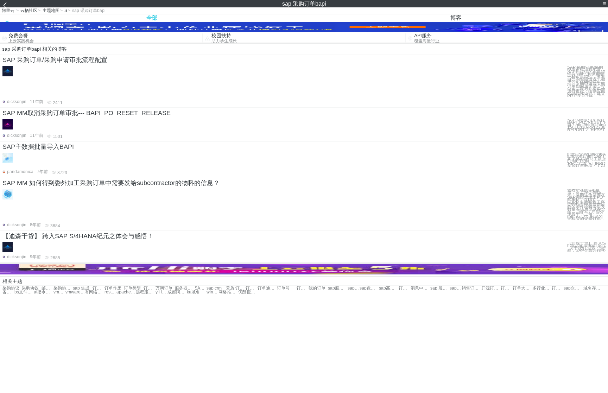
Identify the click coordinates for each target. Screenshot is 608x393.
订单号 (283, 288)
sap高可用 (388, 288)
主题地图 (51, 10)
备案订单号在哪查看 (8, 292)
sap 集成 (81, 288)
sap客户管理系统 (456, 288)
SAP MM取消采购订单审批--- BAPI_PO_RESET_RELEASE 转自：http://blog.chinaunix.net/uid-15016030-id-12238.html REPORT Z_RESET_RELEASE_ (586, 125)
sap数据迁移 (369, 288)
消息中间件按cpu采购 (420, 288)
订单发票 (150, 288)
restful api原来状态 (110, 292)
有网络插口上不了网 (94, 292)
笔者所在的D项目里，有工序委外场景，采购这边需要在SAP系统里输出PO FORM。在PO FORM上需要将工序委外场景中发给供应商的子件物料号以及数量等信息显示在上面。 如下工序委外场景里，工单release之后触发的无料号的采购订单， (586, 204)
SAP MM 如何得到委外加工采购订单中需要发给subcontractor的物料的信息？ (111, 182)
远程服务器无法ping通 (145, 292)
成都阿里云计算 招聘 (177, 292)
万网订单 (164, 288)
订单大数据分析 (522, 288)
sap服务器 (337, 288)
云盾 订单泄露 (235, 288)
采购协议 (10, 288)
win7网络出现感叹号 (212, 292)
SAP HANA (201, 288)
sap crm (214, 288)
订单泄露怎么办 (507, 288)
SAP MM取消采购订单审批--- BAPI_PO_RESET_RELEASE (86, 112)
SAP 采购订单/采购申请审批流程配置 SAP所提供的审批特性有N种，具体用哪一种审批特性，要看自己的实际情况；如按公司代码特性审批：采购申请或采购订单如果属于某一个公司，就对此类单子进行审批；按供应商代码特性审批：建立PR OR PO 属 (586, 81)
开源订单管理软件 (491, 288)
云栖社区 (28, 10)
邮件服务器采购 (47, 288)
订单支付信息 (303, 288)
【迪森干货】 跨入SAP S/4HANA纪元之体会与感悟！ (77, 236)
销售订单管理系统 (471, 288)
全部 (152, 18)
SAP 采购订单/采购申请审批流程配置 (54, 59)
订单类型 (132, 288)
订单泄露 (98, 288)
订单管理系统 (405, 288)
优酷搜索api (248, 292)
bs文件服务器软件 (24, 292)
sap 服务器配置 (440, 288)
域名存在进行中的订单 (593, 288)
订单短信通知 (252, 288)
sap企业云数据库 (573, 288)
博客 (456, 18)
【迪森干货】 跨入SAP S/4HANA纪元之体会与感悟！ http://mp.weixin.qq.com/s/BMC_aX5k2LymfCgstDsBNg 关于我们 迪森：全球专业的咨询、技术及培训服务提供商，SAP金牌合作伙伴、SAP (586, 247)
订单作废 (112, 288)
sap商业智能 (354, 288)
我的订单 (317, 288)
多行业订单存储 (542, 288)
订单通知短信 (267, 288)
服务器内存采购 (184, 288)
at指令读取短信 (43, 292)
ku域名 (193, 292)
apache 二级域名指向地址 (126, 292)
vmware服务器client (75, 292)
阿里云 (8, 10)
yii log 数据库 (161, 292)
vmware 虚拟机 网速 (59, 292)
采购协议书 (63, 288)
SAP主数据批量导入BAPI (38, 146)
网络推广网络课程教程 (228, 292)
